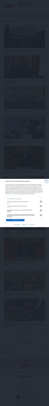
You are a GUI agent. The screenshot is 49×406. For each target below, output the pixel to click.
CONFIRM (15, 220)
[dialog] (24, 203)
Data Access (24, 224)
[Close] (46, 181)
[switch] (40, 201)
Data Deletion (17, 224)
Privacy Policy (32, 224)
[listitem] (24, 198)
